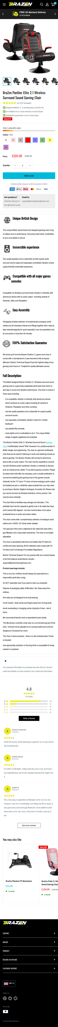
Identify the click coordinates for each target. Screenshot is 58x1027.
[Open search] (41, 4)
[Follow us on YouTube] (15, 998)
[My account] (47, 4)
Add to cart (29, 175)
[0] (53, 4)
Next (55, 14)
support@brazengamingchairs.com (35, 201)
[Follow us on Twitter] (10, 998)
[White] (5, 140)
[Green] (42, 140)
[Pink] (13, 140)
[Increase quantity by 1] (30, 165)
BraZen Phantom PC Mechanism (19, 881)
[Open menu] (4, 4)
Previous (2, 14)
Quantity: (6, 165)
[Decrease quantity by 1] (15, 165)
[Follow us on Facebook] (5, 998)
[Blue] (35, 140)
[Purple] (5, 147)
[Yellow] (49, 140)
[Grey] (20, 140)
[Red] (27, 140)
